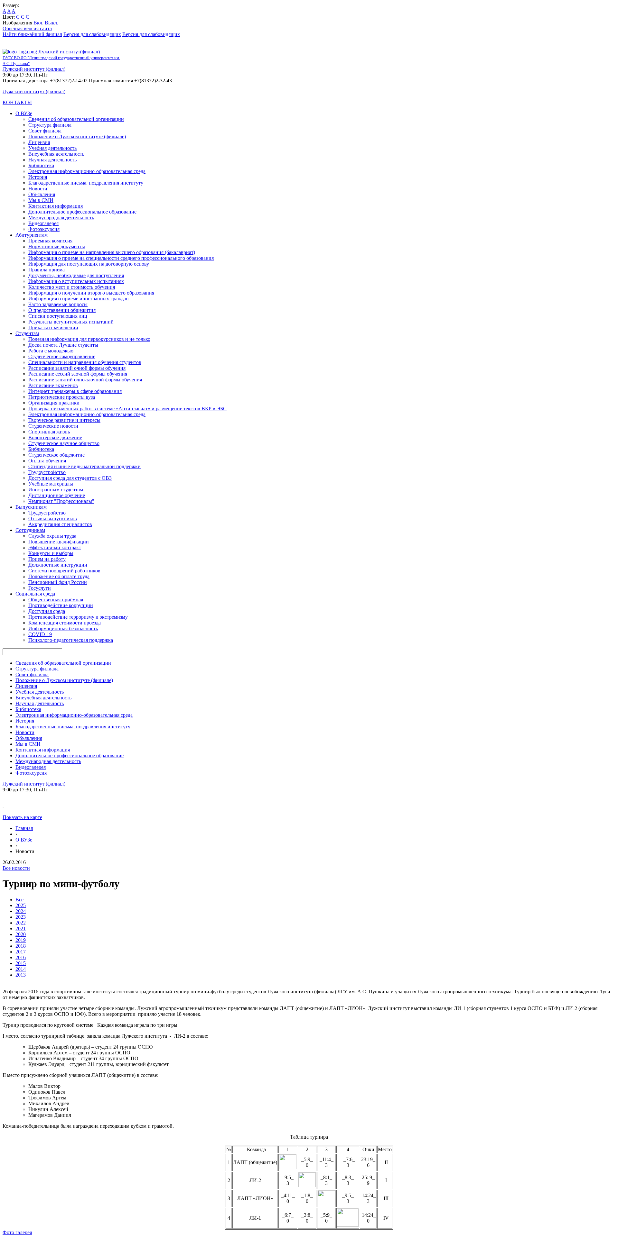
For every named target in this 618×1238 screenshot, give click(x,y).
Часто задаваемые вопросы (58, 304)
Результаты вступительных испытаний (71, 321)
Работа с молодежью (50, 350)
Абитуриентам (31, 235)
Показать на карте (22, 817)
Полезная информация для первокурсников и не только (89, 339)
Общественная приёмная (55, 599)
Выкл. (51, 22)
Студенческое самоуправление (61, 356)
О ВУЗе (23, 113)
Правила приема (46, 269)
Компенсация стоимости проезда (64, 622)
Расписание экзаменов (53, 385)
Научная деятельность (52, 159)
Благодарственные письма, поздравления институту (85, 183)
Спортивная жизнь (49, 431)
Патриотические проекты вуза (61, 397)
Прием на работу (47, 559)
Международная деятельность (61, 217)
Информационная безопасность (63, 628)
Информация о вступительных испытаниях (76, 281)
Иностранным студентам (55, 489)
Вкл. (38, 22)
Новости (37, 188)
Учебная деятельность (52, 148)
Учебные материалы (50, 484)
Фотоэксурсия (44, 229)
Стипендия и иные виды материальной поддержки (84, 466)
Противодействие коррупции (60, 605)
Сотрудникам (30, 530)
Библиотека (41, 165)
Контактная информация (55, 206)
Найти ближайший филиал (32, 34)
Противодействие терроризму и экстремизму (78, 617)
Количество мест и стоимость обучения (71, 287)
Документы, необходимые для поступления (76, 275)
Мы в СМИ (40, 200)
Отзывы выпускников (52, 518)
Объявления (41, 194)
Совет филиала (44, 130)
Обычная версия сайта (27, 28)
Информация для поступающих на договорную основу (88, 264)
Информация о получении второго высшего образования (91, 293)
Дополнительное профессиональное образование (82, 211)
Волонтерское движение (55, 437)
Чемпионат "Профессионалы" (61, 501)
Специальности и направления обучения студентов (84, 362)
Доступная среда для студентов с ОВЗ (70, 478)
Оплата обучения (47, 460)
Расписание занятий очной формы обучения (77, 368)
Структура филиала (49, 125)
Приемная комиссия (50, 240)
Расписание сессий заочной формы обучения (77, 374)
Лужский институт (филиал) (34, 69)
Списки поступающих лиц (57, 316)
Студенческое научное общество (63, 443)
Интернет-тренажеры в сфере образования (75, 391)
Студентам (27, 333)
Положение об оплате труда (58, 576)
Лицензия (39, 142)
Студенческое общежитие (56, 455)
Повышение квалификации (58, 541)
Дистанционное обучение (56, 495)
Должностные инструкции (57, 565)
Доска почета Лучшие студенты (63, 345)
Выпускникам (31, 507)
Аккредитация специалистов (60, 524)
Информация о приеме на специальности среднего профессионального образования (121, 258)
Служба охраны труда (52, 536)
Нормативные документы (56, 246)
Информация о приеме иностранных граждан (78, 298)
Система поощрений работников (64, 570)
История (37, 177)
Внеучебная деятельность (56, 154)
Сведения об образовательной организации (76, 119)
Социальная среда (35, 593)
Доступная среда (46, 611)
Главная (24, 828)
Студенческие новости (53, 426)
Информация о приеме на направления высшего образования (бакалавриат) (111, 252)
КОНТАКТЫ (17, 102)
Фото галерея (17, 1232)
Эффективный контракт (54, 547)
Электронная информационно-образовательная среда (86, 171)
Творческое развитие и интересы (64, 420)
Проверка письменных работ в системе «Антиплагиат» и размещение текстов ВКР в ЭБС (127, 408)
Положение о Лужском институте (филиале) (77, 136)
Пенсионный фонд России (57, 582)
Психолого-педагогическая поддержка (70, 640)
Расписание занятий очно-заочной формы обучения (85, 379)
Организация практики (54, 402)
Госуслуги (39, 588)
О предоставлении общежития (62, 310)
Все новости (16, 868)
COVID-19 (40, 634)
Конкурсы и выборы (50, 553)
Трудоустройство (47, 472)
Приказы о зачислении (53, 327)
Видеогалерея (43, 223)
